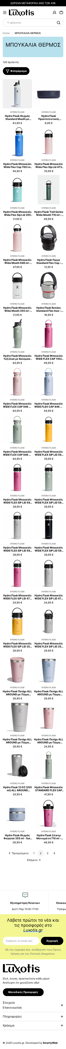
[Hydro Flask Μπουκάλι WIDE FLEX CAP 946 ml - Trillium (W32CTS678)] (17, 381)
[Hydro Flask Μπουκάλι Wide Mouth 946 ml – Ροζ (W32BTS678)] (17, 237)
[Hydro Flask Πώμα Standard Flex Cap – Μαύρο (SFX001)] (48, 237)
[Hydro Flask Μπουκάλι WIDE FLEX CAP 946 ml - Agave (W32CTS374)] (17, 429)
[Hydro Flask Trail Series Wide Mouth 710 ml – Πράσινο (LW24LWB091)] (48, 189)
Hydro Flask (17, 112)
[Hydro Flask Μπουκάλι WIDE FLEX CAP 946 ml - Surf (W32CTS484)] (48, 381)
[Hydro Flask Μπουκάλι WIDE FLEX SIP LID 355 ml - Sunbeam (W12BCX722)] (17, 621)
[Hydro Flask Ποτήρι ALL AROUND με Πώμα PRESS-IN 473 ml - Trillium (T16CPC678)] (17, 669)
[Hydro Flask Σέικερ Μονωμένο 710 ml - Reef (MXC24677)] (48, 813)
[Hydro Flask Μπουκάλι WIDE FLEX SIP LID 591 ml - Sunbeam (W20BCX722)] (48, 429)
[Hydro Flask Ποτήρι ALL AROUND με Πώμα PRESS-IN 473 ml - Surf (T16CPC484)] (48, 669)
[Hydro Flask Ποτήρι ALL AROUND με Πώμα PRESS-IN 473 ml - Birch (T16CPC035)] (17, 717)
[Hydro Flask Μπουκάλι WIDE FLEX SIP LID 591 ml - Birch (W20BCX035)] (17, 525)
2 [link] (40, 853)
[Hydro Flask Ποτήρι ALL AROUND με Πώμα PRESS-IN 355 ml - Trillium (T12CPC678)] (48, 717)
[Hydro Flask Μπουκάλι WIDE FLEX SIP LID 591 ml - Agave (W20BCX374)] (48, 477)
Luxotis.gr (18, 1042)
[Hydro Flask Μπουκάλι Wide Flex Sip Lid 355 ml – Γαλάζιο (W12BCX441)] (17, 189)
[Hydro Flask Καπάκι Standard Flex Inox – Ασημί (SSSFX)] (48, 285)
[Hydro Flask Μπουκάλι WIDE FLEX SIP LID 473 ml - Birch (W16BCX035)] (48, 573)
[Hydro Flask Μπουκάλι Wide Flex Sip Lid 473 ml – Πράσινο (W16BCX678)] (48, 141)
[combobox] (33, 23)
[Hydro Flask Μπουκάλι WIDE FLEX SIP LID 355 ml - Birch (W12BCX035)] (48, 621)
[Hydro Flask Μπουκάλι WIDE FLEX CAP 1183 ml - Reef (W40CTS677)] (48, 333)
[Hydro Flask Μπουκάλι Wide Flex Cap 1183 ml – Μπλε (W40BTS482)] (17, 141)
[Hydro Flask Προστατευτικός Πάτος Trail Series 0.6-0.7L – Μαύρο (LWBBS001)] (48, 93)
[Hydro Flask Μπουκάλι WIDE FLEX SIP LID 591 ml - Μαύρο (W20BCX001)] (48, 525)
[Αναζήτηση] (59, 23)
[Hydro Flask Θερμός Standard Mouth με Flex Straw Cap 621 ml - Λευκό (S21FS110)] (17, 93)
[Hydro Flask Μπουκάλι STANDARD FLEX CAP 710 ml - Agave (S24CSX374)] (48, 765)
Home (6, 33)
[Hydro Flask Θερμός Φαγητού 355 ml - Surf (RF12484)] (17, 813)
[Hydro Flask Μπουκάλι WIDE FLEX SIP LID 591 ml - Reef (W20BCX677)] (17, 477)
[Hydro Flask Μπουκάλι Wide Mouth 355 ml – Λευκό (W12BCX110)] (17, 285)
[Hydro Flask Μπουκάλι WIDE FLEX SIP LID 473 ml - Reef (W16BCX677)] (17, 573)
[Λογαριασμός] (54, 12)
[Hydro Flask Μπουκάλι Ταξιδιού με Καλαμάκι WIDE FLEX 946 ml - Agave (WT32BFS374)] (17, 333)
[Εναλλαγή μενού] (5, 12)
